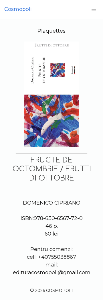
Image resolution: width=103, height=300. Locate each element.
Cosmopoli (18, 9)
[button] (93, 9)
